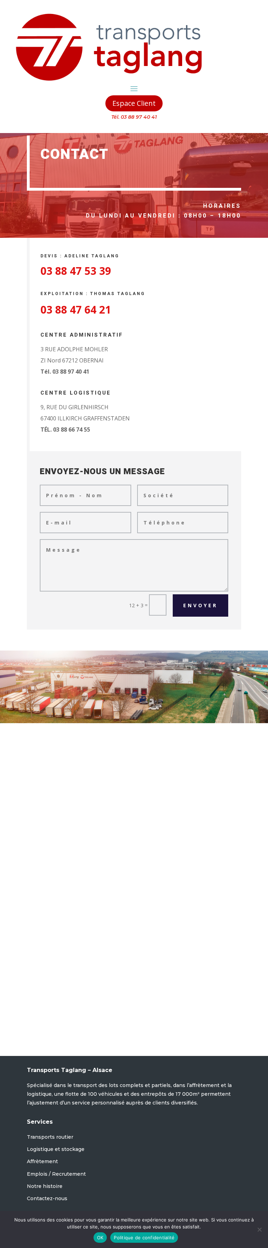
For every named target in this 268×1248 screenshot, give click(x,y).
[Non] (259, 1229)
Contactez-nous (47, 1198)
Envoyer (200, 605)
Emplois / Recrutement (56, 1174)
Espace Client (134, 103)
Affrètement (42, 1161)
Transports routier (50, 1137)
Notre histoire (44, 1186)
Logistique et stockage (55, 1149)
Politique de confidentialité (144, 1237)
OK (100, 1237)
